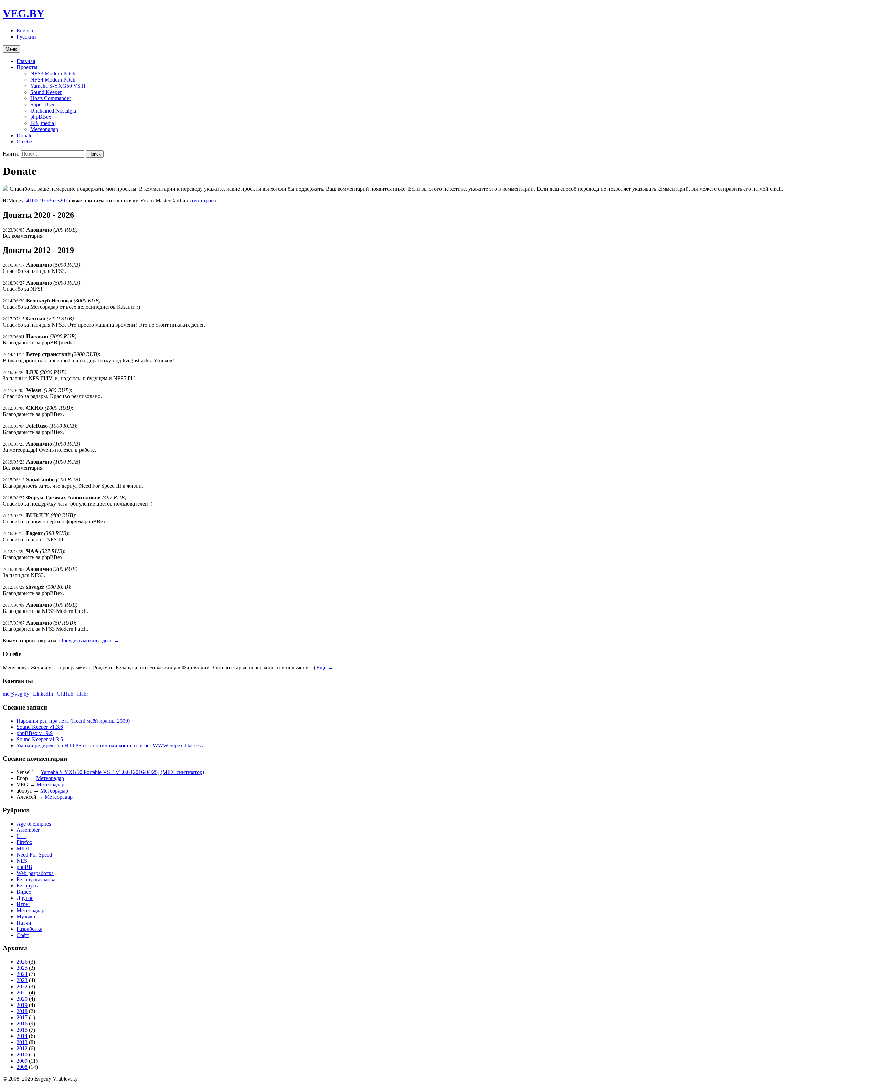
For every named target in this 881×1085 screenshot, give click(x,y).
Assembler (28, 830)
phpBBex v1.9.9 (35, 733)
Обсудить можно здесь (89, 640)
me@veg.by (16, 694)
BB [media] (43, 123)
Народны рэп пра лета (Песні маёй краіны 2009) (73, 721)
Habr (82, 694)
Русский (26, 37)
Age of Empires (34, 824)
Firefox (24, 842)
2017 (22, 1017)
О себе (24, 142)
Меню (12, 49)
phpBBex (40, 117)
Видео (24, 892)
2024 (22, 974)
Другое (25, 898)
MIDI (23, 848)
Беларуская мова (36, 879)
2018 (22, 1011)
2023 (22, 980)
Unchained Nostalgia (53, 111)
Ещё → (324, 667)
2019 (22, 1005)
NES (22, 861)
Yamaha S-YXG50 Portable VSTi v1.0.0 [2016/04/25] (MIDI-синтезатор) (122, 772)
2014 (22, 1036)
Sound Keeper (46, 92)
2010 (22, 1054)
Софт (23, 935)
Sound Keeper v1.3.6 (40, 727)
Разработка (29, 929)
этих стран (201, 200)
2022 (22, 986)
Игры (23, 904)
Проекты (27, 67)
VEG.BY (23, 13)
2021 (22, 993)
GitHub (65, 694)
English (25, 30)
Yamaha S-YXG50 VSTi (57, 86)
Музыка (26, 916)
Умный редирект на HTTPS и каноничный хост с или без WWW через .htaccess (110, 745)
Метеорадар (44, 129)
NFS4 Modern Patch (52, 80)
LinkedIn (43, 694)
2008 (22, 1067)
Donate (24, 135)
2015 (22, 1030)
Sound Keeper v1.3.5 (40, 739)
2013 (22, 1042)
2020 (22, 999)
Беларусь (27, 886)
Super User (42, 104)
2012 (22, 1048)
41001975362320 (45, 200)
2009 (22, 1061)
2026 (22, 962)
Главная (26, 61)
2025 (22, 968)
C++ (21, 836)
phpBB (24, 867)
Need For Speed (34, 855)
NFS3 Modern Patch (52, 73)
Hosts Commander (50, 98)
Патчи (24, 923)
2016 (22, 1024)
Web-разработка (35, 873)
